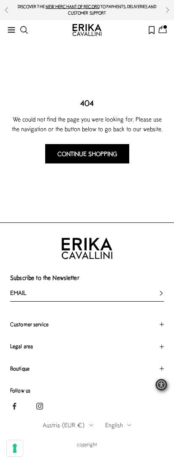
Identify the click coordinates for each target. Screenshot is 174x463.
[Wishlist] (152, 30)
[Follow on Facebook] (14, 406)
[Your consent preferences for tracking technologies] (15, 448)
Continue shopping (87, 153)
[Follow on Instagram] (39, 406)
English (114, 425)
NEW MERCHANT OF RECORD (73, 6)
